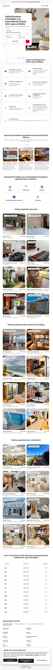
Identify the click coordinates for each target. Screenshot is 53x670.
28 (18, 58)
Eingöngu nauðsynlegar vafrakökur (26, 661)
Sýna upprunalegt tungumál (33, 1)
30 (23, 58)
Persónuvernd (23, 667)
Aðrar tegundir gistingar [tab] (20, 624)
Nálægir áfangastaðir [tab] (7, 624)
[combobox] (17, 32)
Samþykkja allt (10, 660)
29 (20, 58)
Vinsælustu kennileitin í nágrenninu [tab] (35, 624)
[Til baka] (23, 145)
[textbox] (11, 37)
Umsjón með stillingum (42, 660)
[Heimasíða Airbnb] (6, 6)
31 (7, 60)
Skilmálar (30, 667)
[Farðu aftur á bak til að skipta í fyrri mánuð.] (7, 41)
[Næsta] (28, 145)
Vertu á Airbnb (44, 5)
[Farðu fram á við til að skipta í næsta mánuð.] (23, 41)
